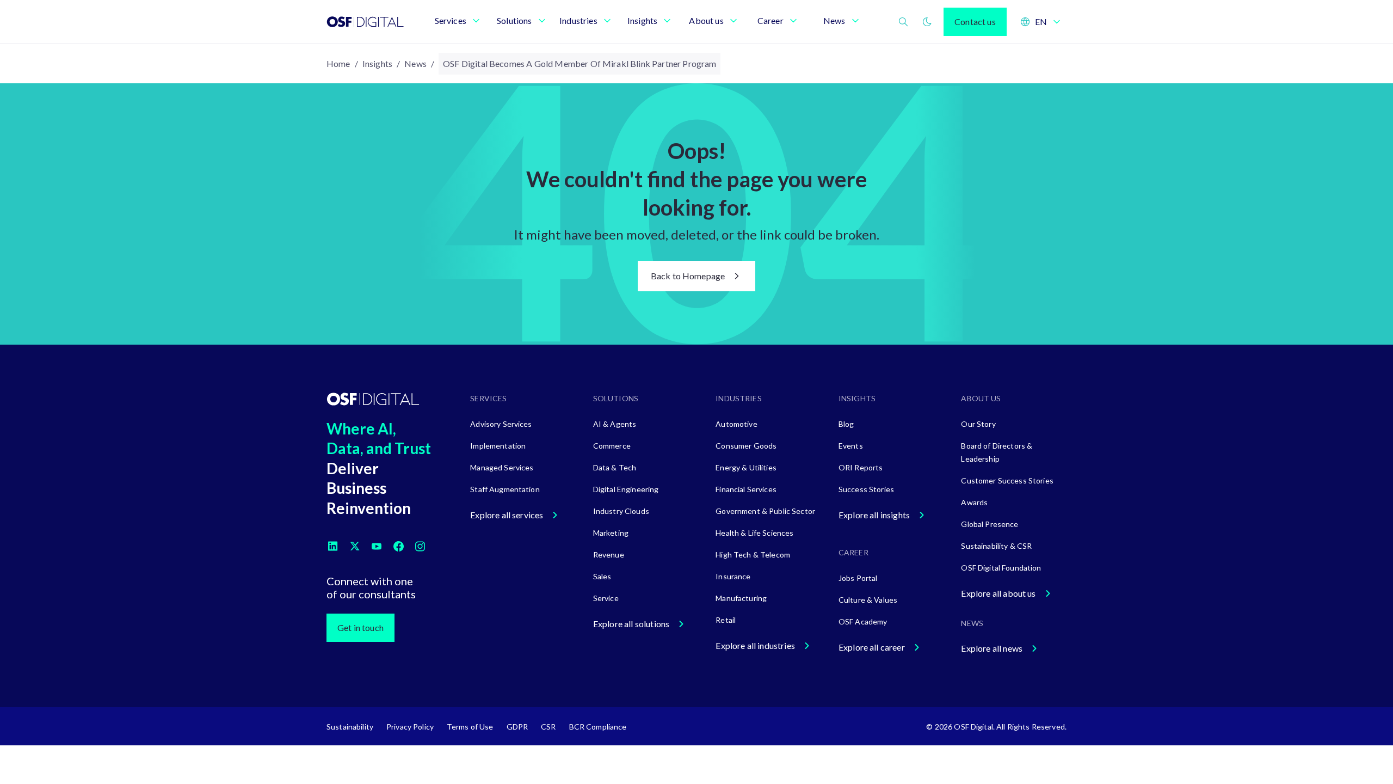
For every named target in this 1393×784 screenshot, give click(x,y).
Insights (377, 63)
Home (338, 63)
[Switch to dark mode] (927, 21)
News (415, 63)
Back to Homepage (688, 276)
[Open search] (903, 21)
